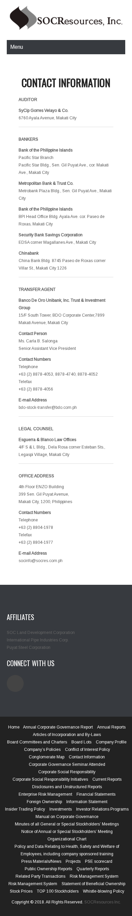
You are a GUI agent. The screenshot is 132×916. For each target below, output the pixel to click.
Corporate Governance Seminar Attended (67, 764)
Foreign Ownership (44, 801)
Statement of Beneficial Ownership (93, 883)
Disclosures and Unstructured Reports (67, 786)
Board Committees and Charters (37, 742)
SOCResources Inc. (102, 902)
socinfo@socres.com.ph (41, 560)
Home (14, 727)
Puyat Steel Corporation (28, 647)
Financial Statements (95, 794)
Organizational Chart (66, 839)
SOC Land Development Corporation (41, 632)
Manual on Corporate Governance (67, 816)
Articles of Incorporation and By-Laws (67, 734)
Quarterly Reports (92, 869)
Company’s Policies (42, 749)
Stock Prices (21, 891)
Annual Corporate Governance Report (58, 727)
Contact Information (87, 757)
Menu (16, 47)
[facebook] (15, 683)
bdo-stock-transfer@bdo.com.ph (48, 407)
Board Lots (81, 742)
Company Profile (111, 742)
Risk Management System (94, 876)
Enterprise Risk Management (45, 794)
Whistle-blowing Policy (103, 891)
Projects (73, 861)
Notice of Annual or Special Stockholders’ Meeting (67, 831)
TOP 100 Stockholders (58, 891)
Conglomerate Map (46, 757)
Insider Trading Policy (25, 809)
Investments (60, 809)
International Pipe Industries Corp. (38, 640)
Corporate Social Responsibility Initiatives (50, 779)
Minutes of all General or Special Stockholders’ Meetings (67, 824)
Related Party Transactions (40, 876)
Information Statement (86, 801)
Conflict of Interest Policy (87, 749)
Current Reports (107, 779)
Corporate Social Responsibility (66, 772)
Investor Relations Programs (102, 809)
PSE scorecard (98, 861)
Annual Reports (111, 727)
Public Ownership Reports (48, 869)
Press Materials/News (41, 861)
